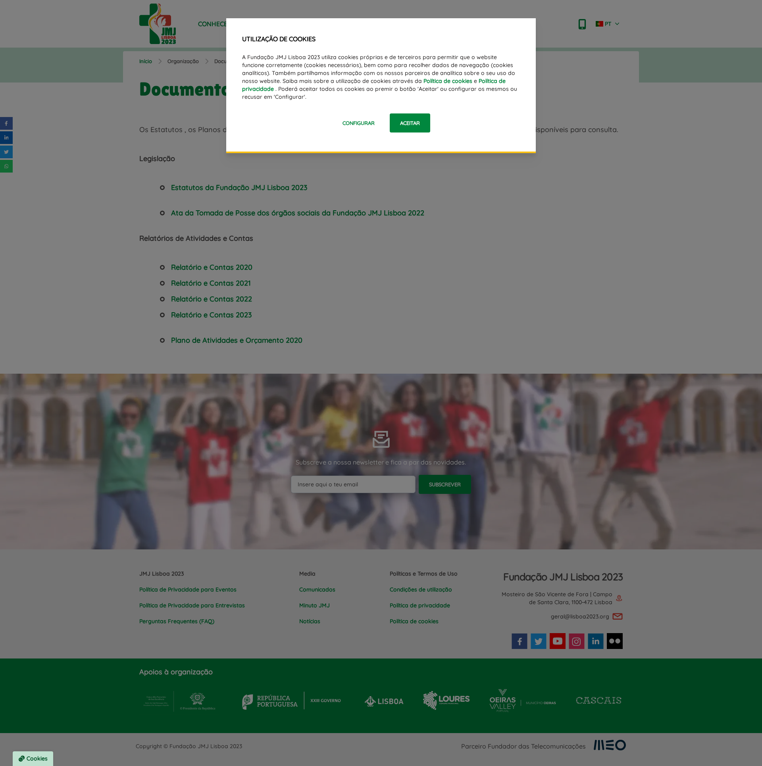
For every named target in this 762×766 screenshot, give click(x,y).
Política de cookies (447, 80)
